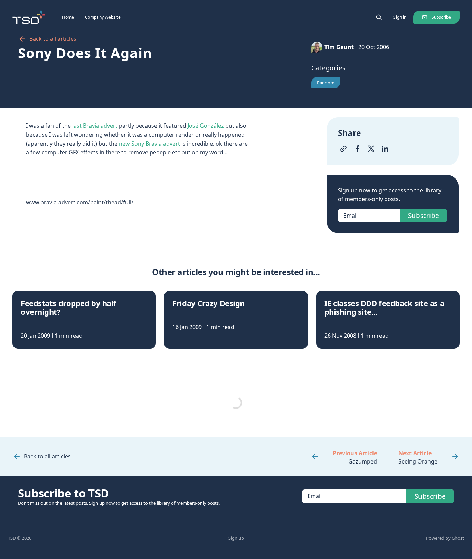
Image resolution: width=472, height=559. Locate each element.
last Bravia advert (94, 125)
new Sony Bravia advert (149, 143)
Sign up (236, 538)
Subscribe (441, 17)
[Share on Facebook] (357, 148)
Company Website (103, 17)
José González (206, 125)
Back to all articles (52, 39)
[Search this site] (379, 17)
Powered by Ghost (445, 538)
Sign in (399, 17)
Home (68, 17)
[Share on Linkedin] (384, 148)
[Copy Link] (343, 148)
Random (325, 83)
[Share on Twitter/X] (371, 148)
